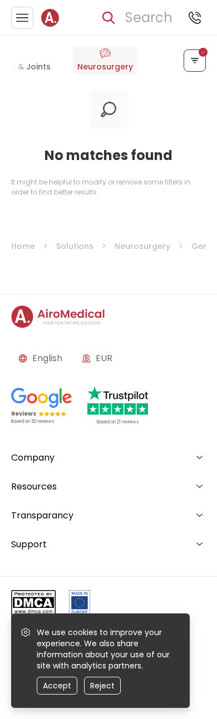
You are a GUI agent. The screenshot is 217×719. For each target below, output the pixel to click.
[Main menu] (22, 18)
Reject (102, 685)
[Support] (195, 18)
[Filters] (195, 60)
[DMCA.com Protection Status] (33, 605)
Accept (57, 685)
